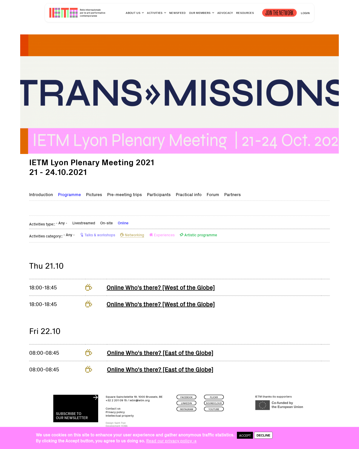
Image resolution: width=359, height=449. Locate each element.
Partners (232, 194)
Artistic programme (200, 234)
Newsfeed (177, 13)
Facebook (186, 397)
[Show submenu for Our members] (211, 14)
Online (123, 222)
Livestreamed (83, 222)
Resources (245, 13)
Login (305, 12)
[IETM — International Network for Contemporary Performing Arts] (63, 13)
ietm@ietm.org (140, 400)
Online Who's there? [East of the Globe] (160, 352)
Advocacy (225, 13)
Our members (200, 13)
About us (133, 13)
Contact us (113, 408)
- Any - (61, 222)
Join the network (279, 12)
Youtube (213, 409)
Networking (134, 234)
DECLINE (263, 435)
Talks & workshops (100, 234)
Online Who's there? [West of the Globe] (161, 287)
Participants (159, 194)
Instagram (186, 409)
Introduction (41, 194)
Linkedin (186, 403)
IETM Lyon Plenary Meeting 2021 (91, 161)
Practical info (189, 194)
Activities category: (45, 236)
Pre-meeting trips (124, 194)
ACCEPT (245, 435)
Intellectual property (120, 415)
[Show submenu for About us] (141, 14)
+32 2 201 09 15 (116, 400)
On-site (106, 222)
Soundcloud (214, 403)
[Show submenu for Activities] (163, 14)
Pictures (94, 194)
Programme (69, 194)
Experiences (164, 234)
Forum (213, 194)
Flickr (214, 397)
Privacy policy (115, 412)
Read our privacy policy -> (171, 440)
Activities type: (41, 224)
